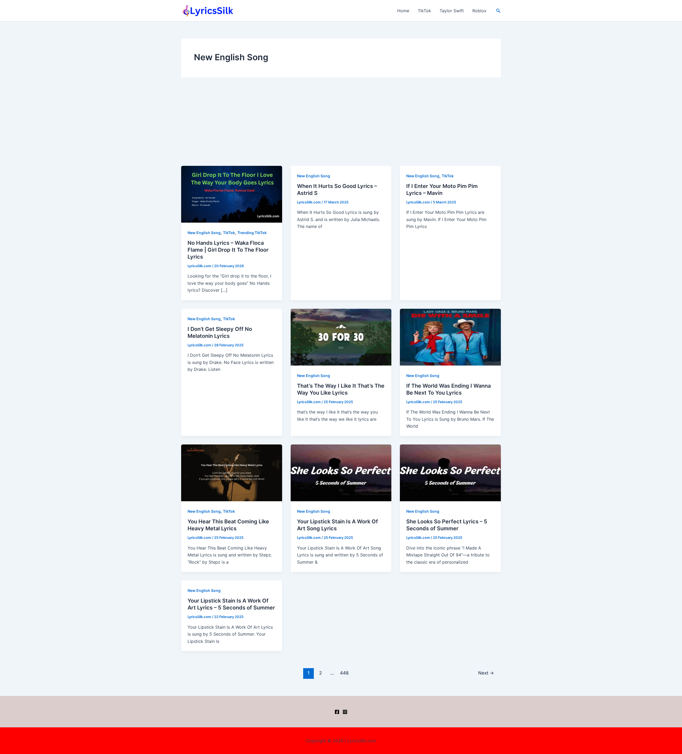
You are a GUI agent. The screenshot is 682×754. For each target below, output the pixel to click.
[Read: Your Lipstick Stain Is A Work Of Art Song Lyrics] (341, 472)
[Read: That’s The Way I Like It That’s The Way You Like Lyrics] (341, 336)
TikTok (424, 10)
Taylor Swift (452, 10)
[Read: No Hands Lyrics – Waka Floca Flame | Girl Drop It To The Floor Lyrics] (231, 193)
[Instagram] (345, 711)
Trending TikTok (252, 232)
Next (486, 673)
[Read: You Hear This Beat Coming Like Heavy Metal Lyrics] (231, 472)
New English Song (204, 232)
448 (344, 673)
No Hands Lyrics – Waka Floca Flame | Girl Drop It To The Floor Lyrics (228, 250)
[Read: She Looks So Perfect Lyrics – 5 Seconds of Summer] (450, 472)
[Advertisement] (341, 126)
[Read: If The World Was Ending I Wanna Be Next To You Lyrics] (450, 336)
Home (403, 10)
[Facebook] (337, 711)
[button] (498, 10)
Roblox (479, 10)
